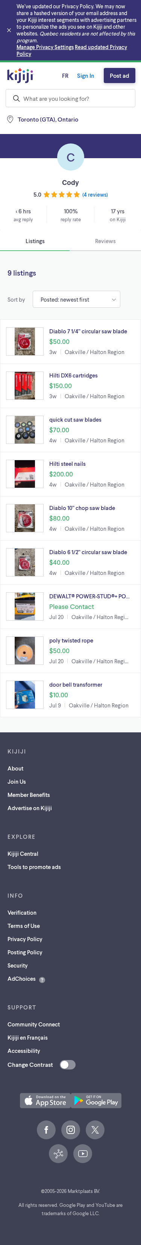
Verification (22, 912)
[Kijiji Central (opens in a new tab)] (58, 1153)
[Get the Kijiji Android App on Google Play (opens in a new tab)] (96, 1100)
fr (65, 75)
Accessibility (24, 1050)
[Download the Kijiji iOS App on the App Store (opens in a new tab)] (45, 1100)
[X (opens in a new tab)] (95, 1129)
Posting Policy (25, 952)
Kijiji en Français (28, 1037)
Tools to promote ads (34, 866)
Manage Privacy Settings (45, 47)
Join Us (17, 781)
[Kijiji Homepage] (21, 75)
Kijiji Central (23, 853)
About (15, 768)
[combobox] (70, 98)
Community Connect (34, 1024)
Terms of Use (24, 925)
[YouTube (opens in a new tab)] (82, 1153)
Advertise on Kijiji (30, 807)
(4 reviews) (95, 194)
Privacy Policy (25, 938)
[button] (70, 342)
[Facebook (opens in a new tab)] (46, 1129)
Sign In (85, 75)
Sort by (16, 299)
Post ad (119, 75)
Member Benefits (29, 794)
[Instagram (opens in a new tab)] (70, 1129)
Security (18, 965)
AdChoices (22, 978)
